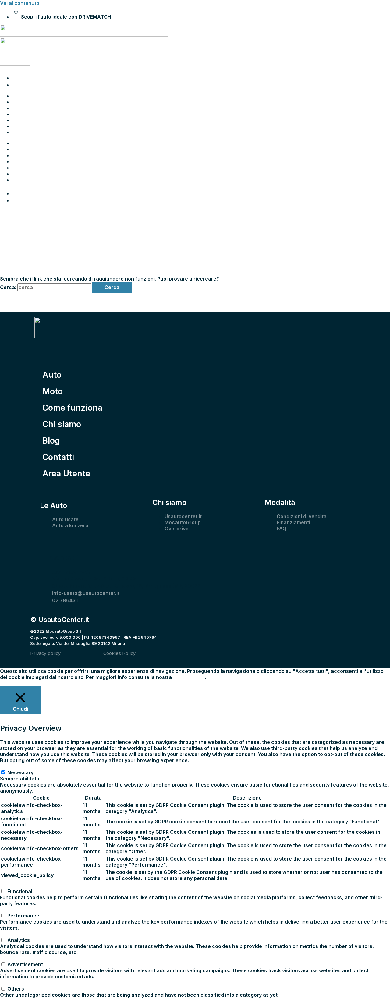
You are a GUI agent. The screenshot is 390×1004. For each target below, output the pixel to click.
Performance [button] (16, 910)
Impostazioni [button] (15, 683)
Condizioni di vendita (302, 516)
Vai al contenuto (19, 3)
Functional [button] (12, 885)
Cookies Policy (119, 653)
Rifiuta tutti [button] (46, 683)
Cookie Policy (189, 677)
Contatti (22, 126)
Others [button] (8, 983)
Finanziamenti (293, 522)
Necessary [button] (13, 766)
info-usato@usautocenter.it (85, 593)
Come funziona (30, 108)
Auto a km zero (70, 525)
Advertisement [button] (18, 958)
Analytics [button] (11, 934)
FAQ (281, 528)
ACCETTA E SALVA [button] (22, 1001)
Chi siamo (24, 114)
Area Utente (26, 132)
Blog (17, 120)
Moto (18, 102)
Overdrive (177, 528)
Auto (18, 96)
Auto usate (65, 519)
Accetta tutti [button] (75, 683)
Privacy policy (45, 653)
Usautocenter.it (183, 516)
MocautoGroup (183, 522)
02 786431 (65, 600)
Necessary (20, 772)
